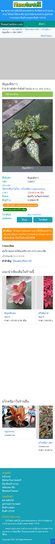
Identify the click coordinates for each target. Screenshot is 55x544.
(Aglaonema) (38, 189)
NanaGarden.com (12, 24)
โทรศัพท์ (42, 219)
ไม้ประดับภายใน (32, 29)
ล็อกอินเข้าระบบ (10, 484)
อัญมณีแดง (10, 313)
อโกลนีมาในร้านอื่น (15, 401)
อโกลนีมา (46, 29)
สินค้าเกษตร (8, 507)
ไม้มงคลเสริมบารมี (21, 261)
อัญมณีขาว (9, 84)
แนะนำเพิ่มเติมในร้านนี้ (18, 272)
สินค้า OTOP (8, 511)
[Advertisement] (27, 59)
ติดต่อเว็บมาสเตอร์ (11, 480)
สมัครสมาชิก (8, 487)
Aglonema (9, 431)
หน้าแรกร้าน (12, 94)
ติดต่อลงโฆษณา (10, 491)
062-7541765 (34, 214)
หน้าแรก (5, 29)
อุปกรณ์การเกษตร (11, 504)
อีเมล (24, 219)
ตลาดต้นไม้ (17, 29)
